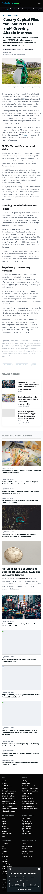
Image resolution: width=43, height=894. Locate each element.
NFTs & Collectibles (8, 796)
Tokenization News (24, 9)
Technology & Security (9, 809)
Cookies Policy (6, 869)
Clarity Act (12, 9)
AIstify (24, 844)
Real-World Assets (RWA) (30, 788)
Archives (4, 861)
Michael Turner (10, 49)
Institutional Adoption (30, 791)
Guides (4, 826)
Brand (4, 849)
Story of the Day (7, 806)
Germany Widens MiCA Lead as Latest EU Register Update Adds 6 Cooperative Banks (20, 483)
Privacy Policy (6, 871)
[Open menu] (39, 3)
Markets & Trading (10, 15)
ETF (24, 99)
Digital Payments (28, 806)
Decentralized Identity (29, 809)
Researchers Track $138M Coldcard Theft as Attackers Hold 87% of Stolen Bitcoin (19, 535)
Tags (3, 836)
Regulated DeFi (27, 798)
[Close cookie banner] (38, 869)
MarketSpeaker (27, 851)
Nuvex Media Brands (29, 841)
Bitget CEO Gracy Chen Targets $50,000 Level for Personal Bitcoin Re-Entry (20, 696)
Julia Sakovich (28, 49)
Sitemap (4, 859)
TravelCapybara (27, 856)
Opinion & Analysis (8, 798)
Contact (4, 851)
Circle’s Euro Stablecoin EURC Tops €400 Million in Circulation (28, 399)
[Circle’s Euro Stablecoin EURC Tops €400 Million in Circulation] (8, 398)
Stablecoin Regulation (29, 803)
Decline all (32, 885)
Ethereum (5, 788)
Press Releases (6, 834)
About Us (5, 844)
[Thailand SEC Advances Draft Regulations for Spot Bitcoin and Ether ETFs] (8, 384)
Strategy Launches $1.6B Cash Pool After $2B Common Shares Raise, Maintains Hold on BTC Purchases (20, 732)
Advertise (5, 856)
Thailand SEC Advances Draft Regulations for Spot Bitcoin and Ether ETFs (28, 384)
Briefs (4, 821)
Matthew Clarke (25, 389)
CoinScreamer (27, 846)
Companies (5, 829)
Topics (24, 778)
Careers (4, 854)
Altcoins (4, 781)
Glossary (5, 831)
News (34, 365)
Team (3, 846)
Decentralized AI (28, 801)
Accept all (16, 885)
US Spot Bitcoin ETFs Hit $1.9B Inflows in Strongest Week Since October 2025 (20, 492)
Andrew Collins (25, 404)
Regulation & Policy (8, 801)
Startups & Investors (9, 803)
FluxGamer (26, 849)
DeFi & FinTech (7, 365)
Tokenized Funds (28, 793)
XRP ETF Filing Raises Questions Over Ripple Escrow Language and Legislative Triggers (27, 415)
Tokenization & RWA (8, 811)
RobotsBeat (26, 854)
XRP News (25, 796)
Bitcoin (4, 783)
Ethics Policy (6, 864)
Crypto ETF (26, 783)
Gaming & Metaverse (9, 791)
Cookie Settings (7, 866)
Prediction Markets (28, 786)
